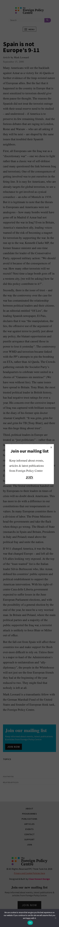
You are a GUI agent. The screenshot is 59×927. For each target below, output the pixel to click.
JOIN (29, 477)
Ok (30, 923)
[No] (55, 918)
